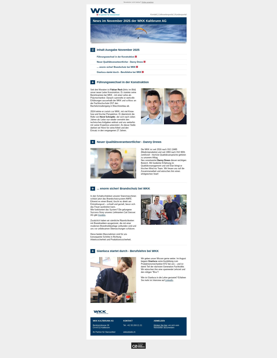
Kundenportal (181, 14)
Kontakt (153, 14)
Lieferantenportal (165, 14)
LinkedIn (169, 280)
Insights (101, 215)
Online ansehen (148, 2)
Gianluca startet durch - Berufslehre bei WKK (119, 72)
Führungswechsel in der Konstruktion (115, 57)
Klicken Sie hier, (161, 325)
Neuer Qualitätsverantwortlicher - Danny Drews (120, 62)
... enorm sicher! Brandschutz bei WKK (116, 67)
